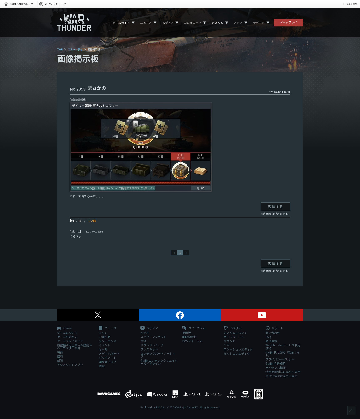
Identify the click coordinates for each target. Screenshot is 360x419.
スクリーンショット (153, 336)
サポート (259, 23)
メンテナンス (107, 340)
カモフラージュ (234, 336)
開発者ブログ (107, 361)
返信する (275, 206)
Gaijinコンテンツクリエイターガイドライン (159, 362)
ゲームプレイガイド (70, 340)
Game (67, 328)
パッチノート (107, 357)
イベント (104, 345)
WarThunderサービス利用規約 (282, 346)
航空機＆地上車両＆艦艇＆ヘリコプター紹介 (74, 346)
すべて (103, 332)
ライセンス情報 (275, 367)
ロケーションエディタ (238, 349)
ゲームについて (67, 332)
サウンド (229, 340)
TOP (60, 49)
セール (103, 349)
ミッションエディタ (237, 353)
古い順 (91, 221)
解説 (102, 365)
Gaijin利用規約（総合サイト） (282, 354)
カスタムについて (235, 332)
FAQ (268, 336)
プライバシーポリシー (280, 359)
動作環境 (271, 340)
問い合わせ (272, 332)
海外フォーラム (192, 340)
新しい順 (75, 221)
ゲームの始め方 (67, 336)
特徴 (60, 352)
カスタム (217, 23)
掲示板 (186, 332)
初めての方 (351, 4)
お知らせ (104, 336)
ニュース (146, 23)
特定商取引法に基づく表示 (282, 371)
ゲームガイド (121, 23)
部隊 (60, 360)
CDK (227, 345)
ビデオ (144, 332)
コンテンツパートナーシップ (157, 355)
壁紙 (143, 340)
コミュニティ (192, 23)
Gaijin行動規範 (275, 363)
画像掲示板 (189, 336)
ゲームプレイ (288, 22)
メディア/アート (109, 353)
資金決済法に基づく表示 (281, 375)
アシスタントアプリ (70, 364)
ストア (238, 23)
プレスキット (149, 349)
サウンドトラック (152, 345)
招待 (60, 356)
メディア (168, 23)
